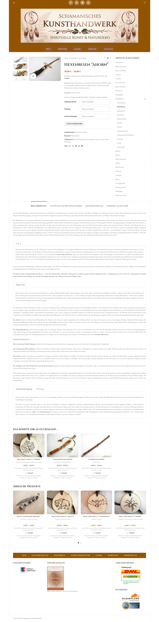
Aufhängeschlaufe (70, 102)
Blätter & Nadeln (120, 70)
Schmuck (118, 171)
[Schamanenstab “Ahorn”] (62, 445)
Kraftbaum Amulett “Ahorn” (28, 459)
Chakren (118, 74)
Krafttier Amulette (65, 519)
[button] (16, 79)
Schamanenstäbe (122, 131)
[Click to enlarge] (33, 76)
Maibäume (120, 115)
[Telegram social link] (81, 146)
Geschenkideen (120, 82)
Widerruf (60, 555)
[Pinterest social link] (82, 2)
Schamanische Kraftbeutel (125, 135)
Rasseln (119, 127)
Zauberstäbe (121, 147)
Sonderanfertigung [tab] (24, 389)
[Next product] (110, 58)
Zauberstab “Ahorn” (96, 459)
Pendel (119, 123)
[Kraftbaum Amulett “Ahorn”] (29, 445)
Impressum (130, 555)
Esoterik (118, 78)
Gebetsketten (121, 103)
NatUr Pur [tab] (20, 285)
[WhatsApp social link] (88, 2)
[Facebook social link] (70, 2)
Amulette (18, 462)
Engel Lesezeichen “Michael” (28, 516)
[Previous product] (104, 58)
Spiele (117, 179)
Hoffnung (67, 142)
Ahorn (107, 139)
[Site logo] (79, 25)
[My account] (14, 2)
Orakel (117, 163)
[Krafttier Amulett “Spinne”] (130, 502)
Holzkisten (118, 91)
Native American (120, 159)
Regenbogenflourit (80, 139)
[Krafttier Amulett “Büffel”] (62, 502)
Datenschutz (40, 555)
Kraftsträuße (121, 111)
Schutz (97, 139)
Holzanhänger (26, 462)
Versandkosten (80, 555)
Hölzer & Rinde (120, 87)
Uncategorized (120, 183)
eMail (34, 412)
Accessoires (119, 62)
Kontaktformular (45, 412)
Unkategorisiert (120, 187)
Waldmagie (119, 191)
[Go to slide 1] (78, 542)
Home (66, 58)
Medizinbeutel (122, 119)
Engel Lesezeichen (32, 519)
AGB (24, 555)
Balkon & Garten (120, 66)
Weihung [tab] (40, 389)
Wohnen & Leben (121, 195)
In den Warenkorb (74, 124)
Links (99, 555)
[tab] (39, 204)
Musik (117, 155)
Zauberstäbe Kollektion (64, 254)
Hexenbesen (83, 58)
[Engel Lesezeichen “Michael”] (29, 502)
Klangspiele (119, 95)
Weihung (67, 109)
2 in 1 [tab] (18, 243)
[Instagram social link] (76, 2)
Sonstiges (118, 175)
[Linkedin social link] (79, 146)
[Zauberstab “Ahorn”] (96, 445)
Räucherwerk (119, 167)
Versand (66, 78)
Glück (102, 139)
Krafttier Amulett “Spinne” (130, 516)
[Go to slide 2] (80, 542)
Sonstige (120, 139)
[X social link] (72, 146)
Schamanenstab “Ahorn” (62, 459)
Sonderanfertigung (70, 116)
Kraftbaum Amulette (36, 462)
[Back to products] (107, 58)
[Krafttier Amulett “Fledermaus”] (96, 502)
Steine (119, 143)
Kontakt (113, 555)
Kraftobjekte (74, 58)
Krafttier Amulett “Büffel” (62, 516)
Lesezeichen (23, 519)
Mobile (117, 151)
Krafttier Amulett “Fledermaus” (96, 516)
